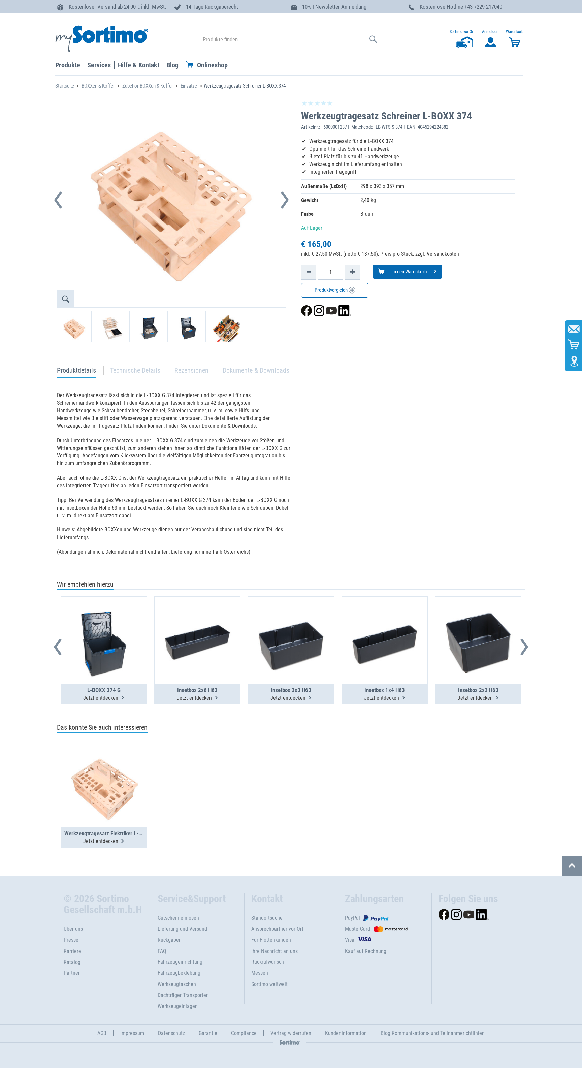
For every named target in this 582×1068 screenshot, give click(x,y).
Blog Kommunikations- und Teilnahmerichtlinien (433, 1033)
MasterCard (357, 929)
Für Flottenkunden (271, 940)
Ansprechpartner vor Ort (277, 929)
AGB (101, 1033)
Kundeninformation (346, 1033)
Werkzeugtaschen (177, 984)
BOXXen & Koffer (98, 86)
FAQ (162, 951)
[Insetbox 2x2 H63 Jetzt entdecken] (478, 623)
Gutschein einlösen (178, 918)
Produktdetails (76, 372)
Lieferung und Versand (182, 929)
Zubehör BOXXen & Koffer (147, 86)
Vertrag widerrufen (290, 1033)
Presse (71, 940)
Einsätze (189, 86)
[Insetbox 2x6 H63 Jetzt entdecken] (197, 623)
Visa (349, 940)
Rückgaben (170, 940)
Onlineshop (212, 65)
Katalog (72, 962)
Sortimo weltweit (269, 984)
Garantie (208, 1033)
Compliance (244, 1033)
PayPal (352, 918)
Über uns (73, 929)
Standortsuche (267, 918)
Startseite (64, 86)
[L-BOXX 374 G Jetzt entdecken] (104, 623)
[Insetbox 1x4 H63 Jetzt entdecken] (384, 623)
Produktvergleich (332, 290)
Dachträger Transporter (183, 995)
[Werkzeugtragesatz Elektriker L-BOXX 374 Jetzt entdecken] (104, 767)
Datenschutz (171, 1033)
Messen (259, 973)
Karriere (72, 951)
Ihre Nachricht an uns (274, 951)
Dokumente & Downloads (256, 370)
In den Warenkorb (409, 272)
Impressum (132, 1033)
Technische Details (135, 370)
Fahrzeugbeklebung (179, 973)
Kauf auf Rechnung (365, 951)
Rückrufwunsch (267, 962)
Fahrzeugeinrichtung (180, 962)
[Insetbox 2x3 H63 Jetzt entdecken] (291, 623)
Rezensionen (191, 370)
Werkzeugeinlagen (178, 1006)
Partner (72, 973)
